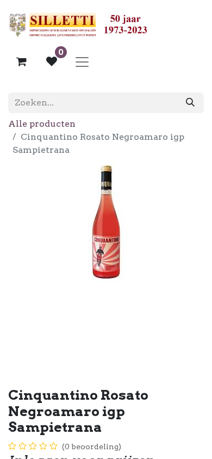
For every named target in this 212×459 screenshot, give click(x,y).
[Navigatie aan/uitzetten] (82, 61)
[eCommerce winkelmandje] (21, 61)
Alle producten (42, 124)
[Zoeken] (190, 102)
